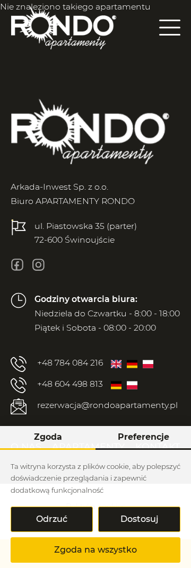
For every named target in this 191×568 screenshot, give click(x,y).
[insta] (38, 264)
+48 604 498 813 (70, 384)
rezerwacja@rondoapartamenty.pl (107, 405)
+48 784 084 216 (70, 363)
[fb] (17, 264)
